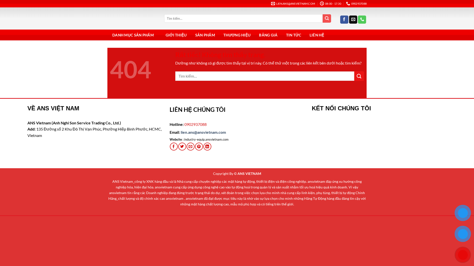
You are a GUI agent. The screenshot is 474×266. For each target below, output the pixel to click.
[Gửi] (327, 18)
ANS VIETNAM (249, 173)
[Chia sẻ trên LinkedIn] (207, 146)
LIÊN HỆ (317, 35)
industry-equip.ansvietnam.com (206, 139)
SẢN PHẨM (205, 35)
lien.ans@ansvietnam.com (203, 132)
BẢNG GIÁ (268, 35)
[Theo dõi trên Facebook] (344, 20)
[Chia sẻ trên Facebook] (174, 146)
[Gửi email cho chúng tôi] (353, 20)
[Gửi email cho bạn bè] (190, 146)
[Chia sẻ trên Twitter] (182, 146)
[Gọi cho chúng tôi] (362, 20)
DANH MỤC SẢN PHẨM (133, 35)
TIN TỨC (293, 35)
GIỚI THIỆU (176, 35)
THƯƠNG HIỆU (237, 35)
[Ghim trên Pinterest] (199, 146)
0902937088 (195, 124)
